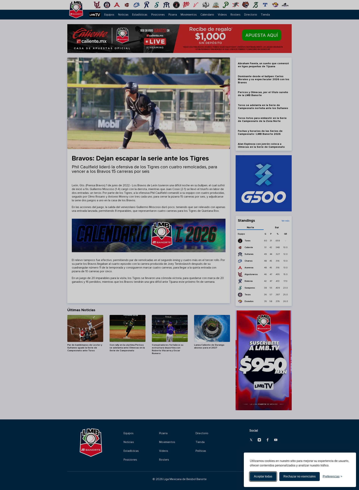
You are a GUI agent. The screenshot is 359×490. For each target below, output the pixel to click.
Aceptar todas (263, 476)
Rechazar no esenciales (299, 476)
